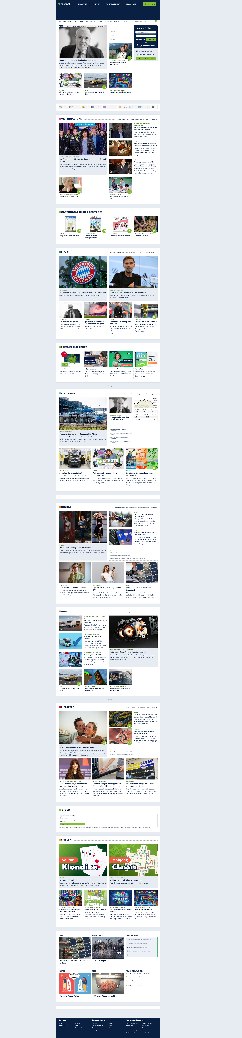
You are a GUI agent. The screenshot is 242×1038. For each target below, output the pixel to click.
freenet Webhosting (131, 1030)
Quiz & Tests (138, 119)
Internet (96, 4)
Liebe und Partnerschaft (143, 707)
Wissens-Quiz (112, 1027)
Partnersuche (79, 1027)
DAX (136, 414)
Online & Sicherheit (131, 507)
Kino (124, 119)
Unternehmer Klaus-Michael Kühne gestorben (137, 943)
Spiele (110, 1023)
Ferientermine (63, 1027)
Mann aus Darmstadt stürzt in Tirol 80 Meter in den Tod (139, 951)
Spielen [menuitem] (106, 21)
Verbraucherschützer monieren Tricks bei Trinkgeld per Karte (121, 38)
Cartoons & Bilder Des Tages (81, 212)
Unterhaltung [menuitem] (84, 21)
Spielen (66, 839)
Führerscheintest (152, 611)
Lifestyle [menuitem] (92, 21)
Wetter (77, 1025)
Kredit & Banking (135, 393)
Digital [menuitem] (100, 21)
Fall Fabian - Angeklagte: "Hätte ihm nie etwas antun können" (121, 34)
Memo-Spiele (146, 119)
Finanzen (68, 393)
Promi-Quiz (95, 1030)
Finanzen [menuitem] (70, 21)
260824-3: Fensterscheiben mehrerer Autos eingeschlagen (139, 973)
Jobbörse (77, 1023)
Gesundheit (154, 707)
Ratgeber (127, 707)
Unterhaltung (72, 118)
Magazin (129, 611)
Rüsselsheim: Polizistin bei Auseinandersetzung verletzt (138, 983)
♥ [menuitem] (121, 21)
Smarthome (154, 507)
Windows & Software (143, 507)
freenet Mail (129, 1027)
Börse (60, 1023)
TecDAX (137, 420)
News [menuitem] (60, 21)
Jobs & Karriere (126, 393)
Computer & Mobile (120, 507)
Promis (119, 119)
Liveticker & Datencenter (150, 252)
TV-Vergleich (145, 1032)
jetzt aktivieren (66, 824)
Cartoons (154, 119)
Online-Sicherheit (147, 1023)
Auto (64, 611)
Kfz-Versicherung (130, 1032)
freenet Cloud (129, 1025)
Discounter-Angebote (132, 1023)
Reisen (133, 707)
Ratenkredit (145, 1025)
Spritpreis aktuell (63, 1025)
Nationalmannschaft (130, 252)
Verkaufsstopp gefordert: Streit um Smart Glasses (120, 555)
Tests (124, 611)
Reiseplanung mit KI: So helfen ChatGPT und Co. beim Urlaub (123, 550)
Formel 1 (140, 252)
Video (127, 119)
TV (115, 119)
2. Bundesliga (120, 252)
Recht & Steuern (146, 393)
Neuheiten (118, 611)
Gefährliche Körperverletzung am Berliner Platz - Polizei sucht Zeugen (141, 976)
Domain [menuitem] (116, 21)
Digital (66, 507)
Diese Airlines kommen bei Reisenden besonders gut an (122, 754)
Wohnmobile (136, 611)
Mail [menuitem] (111, 21)
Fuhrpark (144, 611)
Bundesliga (112, 252)
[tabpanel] (83, 47)
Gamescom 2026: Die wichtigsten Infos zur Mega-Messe (122, 552)
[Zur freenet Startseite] (64, 3)
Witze (132, 119)
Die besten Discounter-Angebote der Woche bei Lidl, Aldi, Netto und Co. (142, 955)
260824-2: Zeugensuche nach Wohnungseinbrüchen (138, 985)
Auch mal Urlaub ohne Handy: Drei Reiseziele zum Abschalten (123, 749)
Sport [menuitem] (64, 21)
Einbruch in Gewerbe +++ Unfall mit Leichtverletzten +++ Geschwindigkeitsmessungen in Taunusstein (139, 979)
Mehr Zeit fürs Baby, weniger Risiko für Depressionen (139, 947)
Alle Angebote (151, 4)
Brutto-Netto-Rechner (148, 1027)
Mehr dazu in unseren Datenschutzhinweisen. (139, 827)
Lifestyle (67, 707)
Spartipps (154, 393)
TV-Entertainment (113, 4)
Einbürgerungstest (97, 1025)
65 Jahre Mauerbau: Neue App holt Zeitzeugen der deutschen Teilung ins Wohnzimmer (128, 558)
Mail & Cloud (131, 4)
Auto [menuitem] (76, 21)
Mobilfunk (82, 4)
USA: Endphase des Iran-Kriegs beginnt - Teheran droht (121, 26)
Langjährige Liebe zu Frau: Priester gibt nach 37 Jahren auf (120, 30)
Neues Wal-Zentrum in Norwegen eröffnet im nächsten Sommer (123, 751)
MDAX (137, 417)
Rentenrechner (146, 1030)
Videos (110, 1025)
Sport (65, 251)
